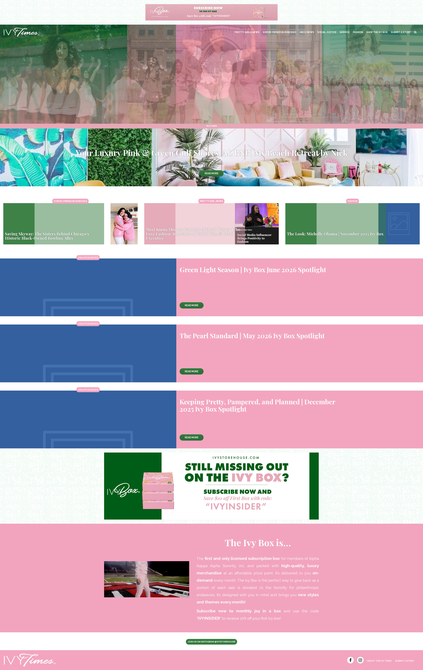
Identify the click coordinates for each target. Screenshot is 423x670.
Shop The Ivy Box (377, 32)
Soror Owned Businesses (279, 32)
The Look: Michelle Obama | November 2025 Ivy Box (335, 233)
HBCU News (307, 32)
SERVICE (345, 32)
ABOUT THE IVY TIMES (379, 661)
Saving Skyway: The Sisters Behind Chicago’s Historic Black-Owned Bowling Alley (47, 236)
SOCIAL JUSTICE (326, 32)
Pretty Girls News (247, 32)
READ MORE (211, 173)
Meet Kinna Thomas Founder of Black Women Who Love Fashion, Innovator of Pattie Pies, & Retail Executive (193, 234)
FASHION (358, 32)
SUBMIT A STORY (401, 32)
